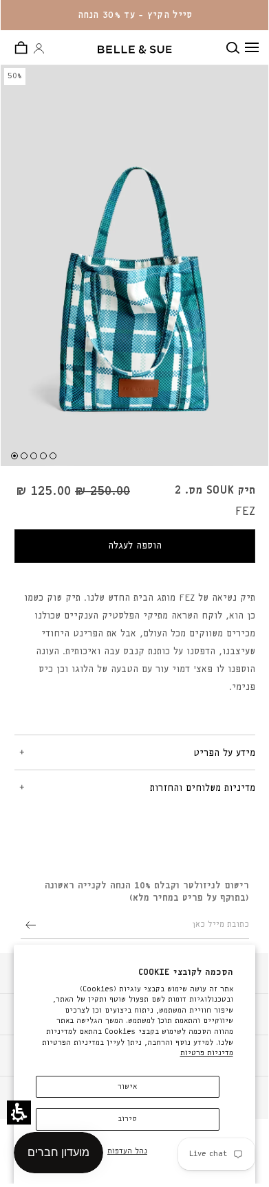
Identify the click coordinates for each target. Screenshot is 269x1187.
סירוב (127, 1118)
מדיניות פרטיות (206, 1053)
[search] (235, 47)
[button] (19, 1112)
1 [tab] (14, 455)
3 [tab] (33, 455)
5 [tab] (53, 455)
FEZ (245, 511)
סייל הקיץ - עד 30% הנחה (135, 15)
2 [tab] (24, 455)
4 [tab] (43, 455)
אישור (127, 1086)
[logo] (135, 49)
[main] (135, 455)
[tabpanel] (134, 752)
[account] (39, 49)
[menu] (252, 47)
